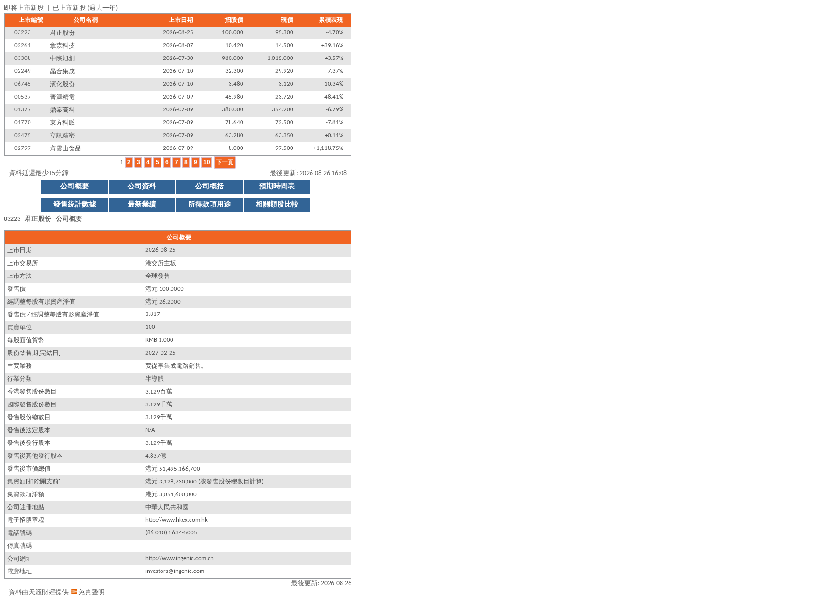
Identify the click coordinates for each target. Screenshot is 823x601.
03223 (22, 33)
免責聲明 (91, 592)
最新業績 (142, 204)
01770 (22, 123)
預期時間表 (277, 186)
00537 (22, 97)
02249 (22, 71)
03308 (22, 58)
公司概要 (74, 186)
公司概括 (209, 186)
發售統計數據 (74, 204)
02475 (22, 135)
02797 (22, 148)
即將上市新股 (24, 8)
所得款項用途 (209, 204)
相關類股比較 (277, 204)
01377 (22, 110)
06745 (22, 84)
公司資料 (142, 186)
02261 (22, 46)
